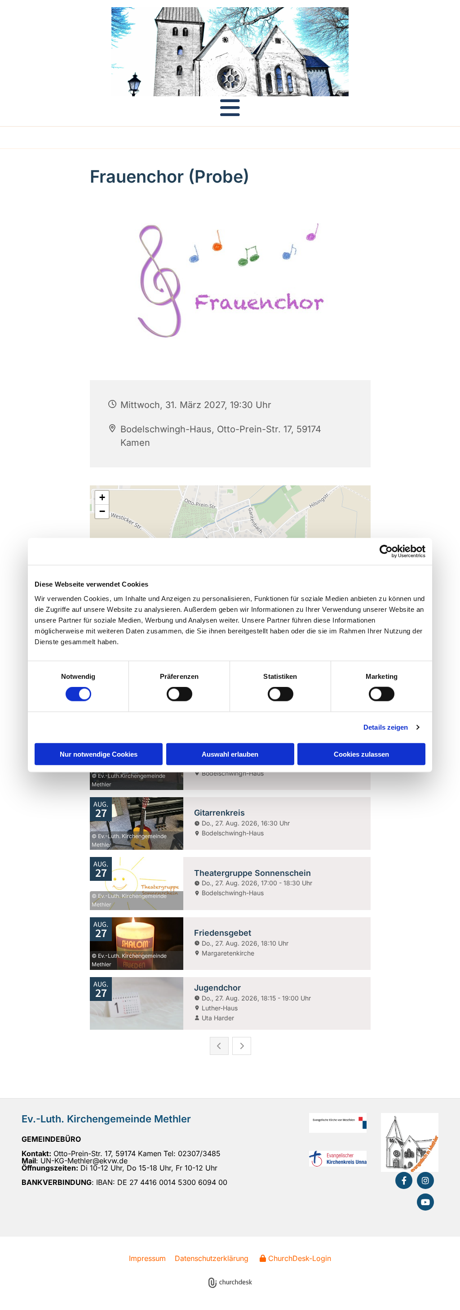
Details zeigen (385, 727)
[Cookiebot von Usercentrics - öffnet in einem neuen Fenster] (386, 551)
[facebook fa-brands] (404, 1180)
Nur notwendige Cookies (98, 754)
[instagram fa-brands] (425, 1180)
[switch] (179, 694)
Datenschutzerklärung (211, 1258)
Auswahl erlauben (230, 754)
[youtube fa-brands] (425, 1202)
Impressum (147, 1258)
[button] (230, 107)
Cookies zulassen (361, 754)
